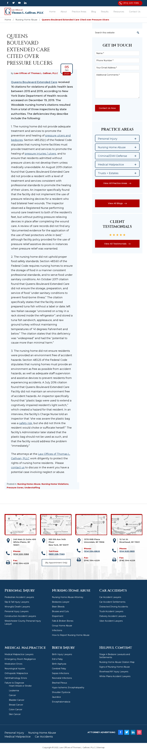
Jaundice (56, 697)
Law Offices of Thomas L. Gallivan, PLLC (25, 11)
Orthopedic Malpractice (16, 673)
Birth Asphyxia (59, 664)
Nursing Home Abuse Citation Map (117, 662)
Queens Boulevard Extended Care (34, 82)
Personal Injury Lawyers (16, 611)
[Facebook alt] (7, 3)
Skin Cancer (15, 714)
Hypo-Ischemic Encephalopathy (68, 687)
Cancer (12, 695)
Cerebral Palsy (59, 668)
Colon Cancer (15, 709)
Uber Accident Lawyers (111, 621)
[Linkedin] (25, 3)
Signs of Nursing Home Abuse (114, 667)
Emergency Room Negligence (20, 659)
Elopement (57, 616)
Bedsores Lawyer (60, 602)
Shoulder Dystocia (61, 692)
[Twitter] (13, 3)
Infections (57, 630)
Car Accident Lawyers (110, 597)
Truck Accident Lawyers (111, 611)
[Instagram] (139, 732)
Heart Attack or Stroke (20, 685)
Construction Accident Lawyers (20, 616)
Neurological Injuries (15, 668)
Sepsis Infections (60, 673)
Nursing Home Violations (54, 484)
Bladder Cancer (16, 700)
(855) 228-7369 (57, 554)
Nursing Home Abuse (28, 484)
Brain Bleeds (58, 606)
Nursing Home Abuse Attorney (67, 597)
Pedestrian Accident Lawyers (19, 597)
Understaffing (32, 487)
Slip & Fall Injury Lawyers (17, 602)
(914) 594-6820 (92, 551)
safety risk (25, 423)
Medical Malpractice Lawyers (19, 654)
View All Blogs (115, 203)
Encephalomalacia (61, 701)
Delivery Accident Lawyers (112, 616)
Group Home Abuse (62, 625)
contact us (18, 467)
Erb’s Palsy (57, 659)
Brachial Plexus (59, 682)
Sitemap (101, 747)
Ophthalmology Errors (16, 678)
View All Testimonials (115, 243)
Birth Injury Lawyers (62, 654)
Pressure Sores (15, 487)
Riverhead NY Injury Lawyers (113, 671)
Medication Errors (13, 664)
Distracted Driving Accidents (113, 606)
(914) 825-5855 (127, 551)
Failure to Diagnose (14, 682)
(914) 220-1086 (131, 3)
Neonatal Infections (62, 678)
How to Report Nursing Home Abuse (70, 635)
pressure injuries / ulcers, (41, 153)
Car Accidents (44, 736)
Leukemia (14, 690)
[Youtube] (19, 3)
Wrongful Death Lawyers (17, 606)
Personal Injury (14, 732)
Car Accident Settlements (112, 602)
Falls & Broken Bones (62, 621)
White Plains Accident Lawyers (114, 676)
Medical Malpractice (18, 736)
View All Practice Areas (115, 183)
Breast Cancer (16, 704)
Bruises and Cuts (60, 611)
